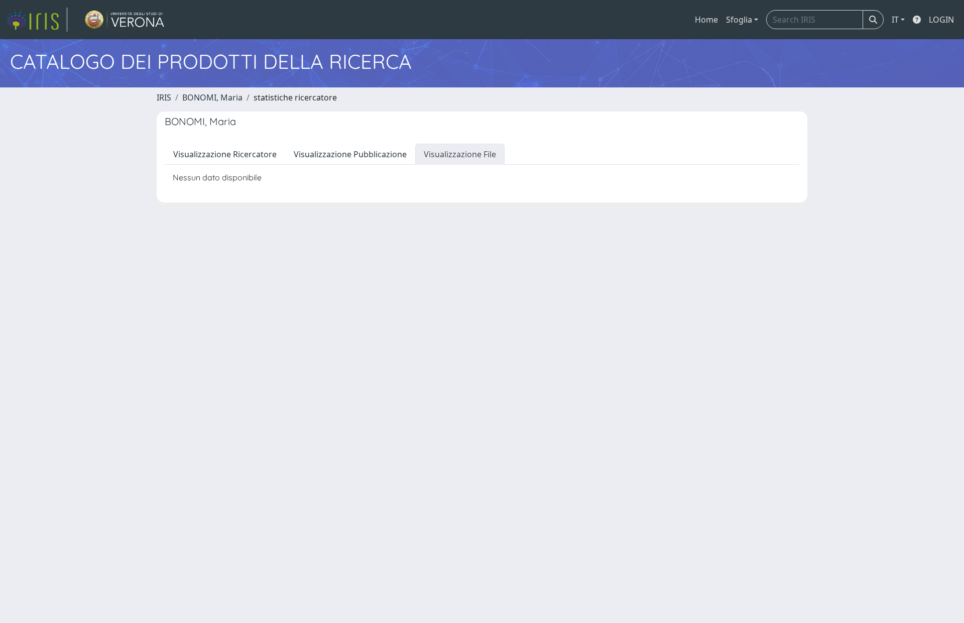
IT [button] (895, 19)
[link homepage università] (124, 20)
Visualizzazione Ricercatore (225, 154)
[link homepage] (36, 20)
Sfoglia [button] (739, 19)
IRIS (164, 97)
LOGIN (941, 19)
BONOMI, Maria (212, 97)
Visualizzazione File (460, 154)
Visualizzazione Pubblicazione (350, 154)
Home (706, 19)
